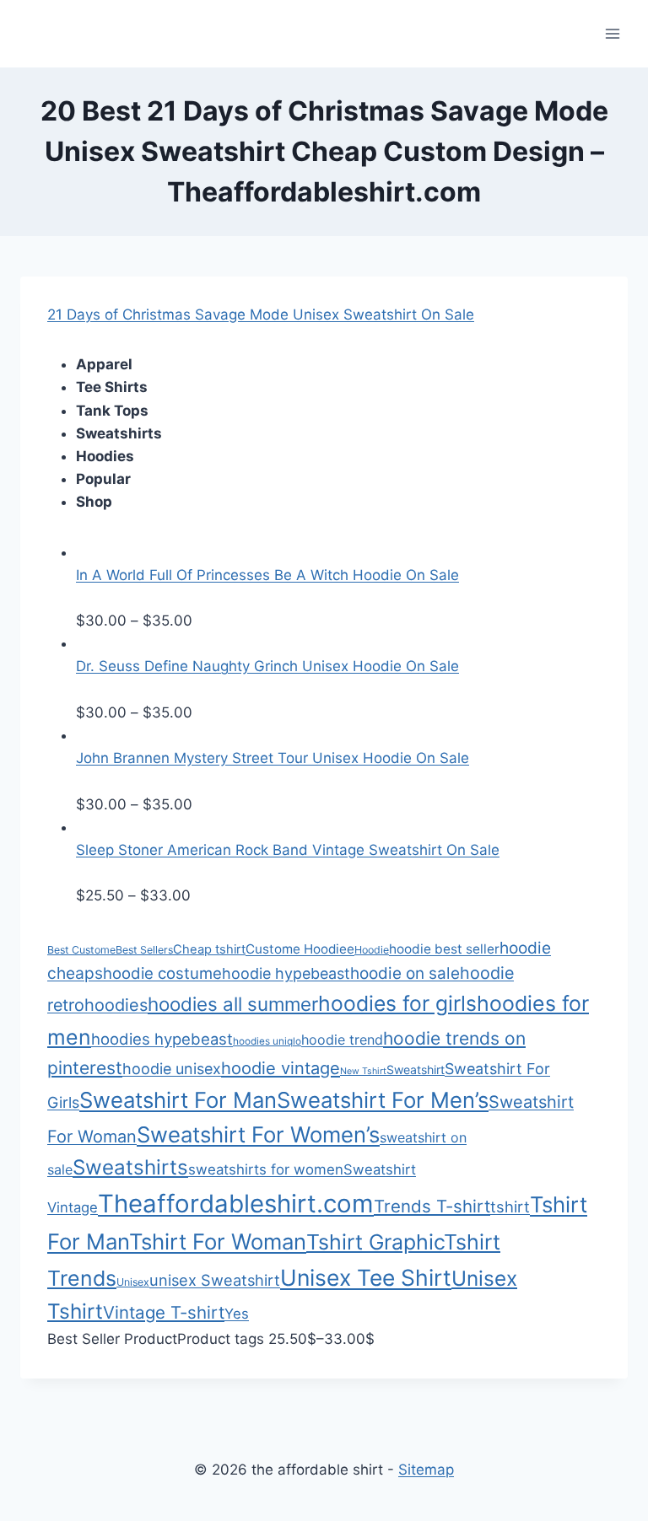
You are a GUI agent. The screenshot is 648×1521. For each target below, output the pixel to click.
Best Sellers (144, 949)
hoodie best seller (444, 949)
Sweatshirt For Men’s (383, 1100)
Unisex (132, 1282)
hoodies (116, 1005)
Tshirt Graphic (375, 1242)
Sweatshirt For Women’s (258, 1134)
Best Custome (81, 949)
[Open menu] (612, 33)
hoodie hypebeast (286, 973)
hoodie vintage (280, 1068)
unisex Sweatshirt (214, 1280)
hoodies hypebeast (162, 1038)
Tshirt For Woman (217, 1241)
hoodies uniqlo (267, 1041)
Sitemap (426, 1469)
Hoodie (371, 949)
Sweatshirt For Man (178, 1100)
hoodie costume (162, 973)
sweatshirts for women (265, 1169)
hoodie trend (342, 1039)
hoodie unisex (171, 1069)
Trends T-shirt (432, 1206)
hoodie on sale (405, 973)
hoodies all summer (233, 1003)
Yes (236, 1313)
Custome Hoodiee (300, 949)
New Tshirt (363, 1071)
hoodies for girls (397, 1003)
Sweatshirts (130, 1167)
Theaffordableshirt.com (236, 1203)
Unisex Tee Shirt (365, 1277)
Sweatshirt (415, 1069)
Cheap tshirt (209, 949)
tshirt (510, 1206)
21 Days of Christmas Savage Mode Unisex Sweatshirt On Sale (260, 314)
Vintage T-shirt (163, 1312)
